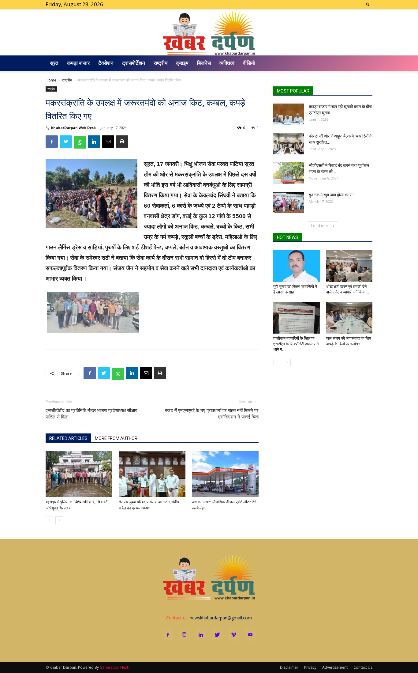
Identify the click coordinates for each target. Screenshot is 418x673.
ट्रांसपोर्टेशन (133, 62)
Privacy (310, 667)
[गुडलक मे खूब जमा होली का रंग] (288, 202)
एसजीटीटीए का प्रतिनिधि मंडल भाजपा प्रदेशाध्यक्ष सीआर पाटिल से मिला (91, 414)
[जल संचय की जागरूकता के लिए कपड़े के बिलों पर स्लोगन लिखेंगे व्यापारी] (349, 318)
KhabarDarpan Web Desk (73, 127)
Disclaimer (289, 667)
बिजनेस (204, 62)
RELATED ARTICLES (68, 438)
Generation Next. (114, 667)
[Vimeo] (234, 635)
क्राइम (182, 62)
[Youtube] (250, 635)
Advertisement (335, 667)
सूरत (54, 62)
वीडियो (249, 62)
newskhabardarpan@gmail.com (221, 618)
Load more (320, 225)
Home (51, 80)
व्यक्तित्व (226, 62)
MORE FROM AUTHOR (116, 438)
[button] (367, 4)
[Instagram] (184, 635)
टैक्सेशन (106, 62)
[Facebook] (168, 635)
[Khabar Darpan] (209, 32)
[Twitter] (217, 635)
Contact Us (362, 667)
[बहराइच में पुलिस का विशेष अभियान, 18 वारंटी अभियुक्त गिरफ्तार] (79, 474)
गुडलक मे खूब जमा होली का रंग (331, 194)
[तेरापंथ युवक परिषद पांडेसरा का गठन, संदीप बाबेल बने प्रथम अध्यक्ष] (152, 474)
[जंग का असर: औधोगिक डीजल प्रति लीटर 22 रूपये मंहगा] (225, 474)
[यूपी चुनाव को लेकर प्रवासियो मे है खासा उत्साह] (296, 266)
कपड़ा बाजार (78, 62)
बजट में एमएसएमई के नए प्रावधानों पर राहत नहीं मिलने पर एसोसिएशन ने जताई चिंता (212, 414)
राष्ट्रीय (160, 62)
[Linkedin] (201, 635)
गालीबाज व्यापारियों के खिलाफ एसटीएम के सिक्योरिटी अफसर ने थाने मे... (296, 344)
